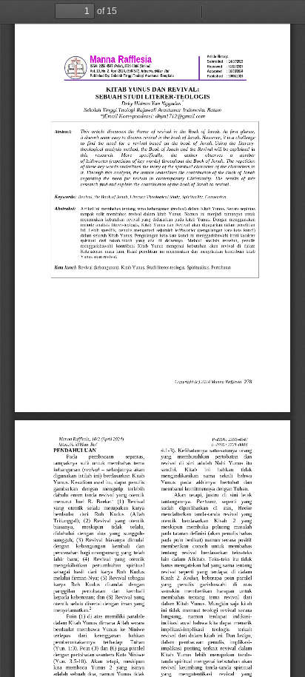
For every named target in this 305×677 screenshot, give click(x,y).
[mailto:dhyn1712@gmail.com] (181, 116)
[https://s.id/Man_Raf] (71, 51)
